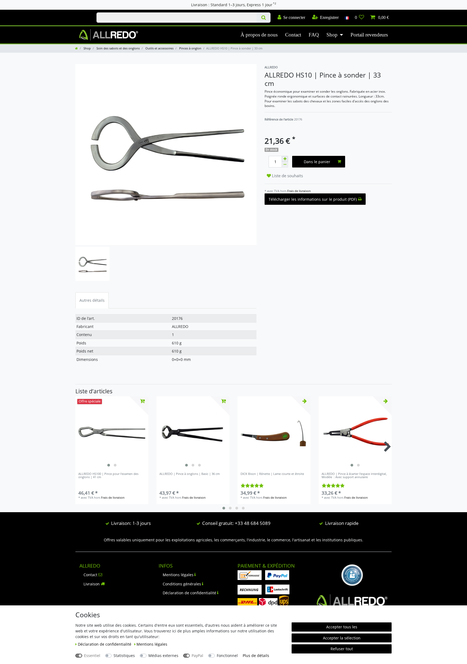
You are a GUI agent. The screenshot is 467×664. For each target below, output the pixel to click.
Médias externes (163, 655)
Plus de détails (256, 655)
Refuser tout (342, 648)
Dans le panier (317, 161)
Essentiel (92, 655)
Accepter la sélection (342, 637)
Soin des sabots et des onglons (118, 48)
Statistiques (124, 655)
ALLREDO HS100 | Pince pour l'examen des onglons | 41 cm (108, 475)
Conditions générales (182, 583)
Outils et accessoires (159, 48)
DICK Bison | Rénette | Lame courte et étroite (272, 474)
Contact (293, 35)
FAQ (314, 35)
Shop (332, 35)
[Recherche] (263, 17)
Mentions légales (178, 574)
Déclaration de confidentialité (189, 592)
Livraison (92, 583)
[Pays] (347, 17)
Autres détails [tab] (92, 300)
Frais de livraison (299, 191)
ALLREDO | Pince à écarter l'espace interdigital (354, 475)
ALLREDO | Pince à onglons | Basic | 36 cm (189, 474)
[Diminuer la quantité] (285, 164)
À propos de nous (259, 35)
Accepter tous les (341, 626)
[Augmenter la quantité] (285, 159)
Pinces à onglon (189, 48)
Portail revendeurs (369, 35)
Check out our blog (80, 12)
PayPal (197, 655)
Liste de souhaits (287, 176)
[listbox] (111, 432)
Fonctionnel (227, 655)
